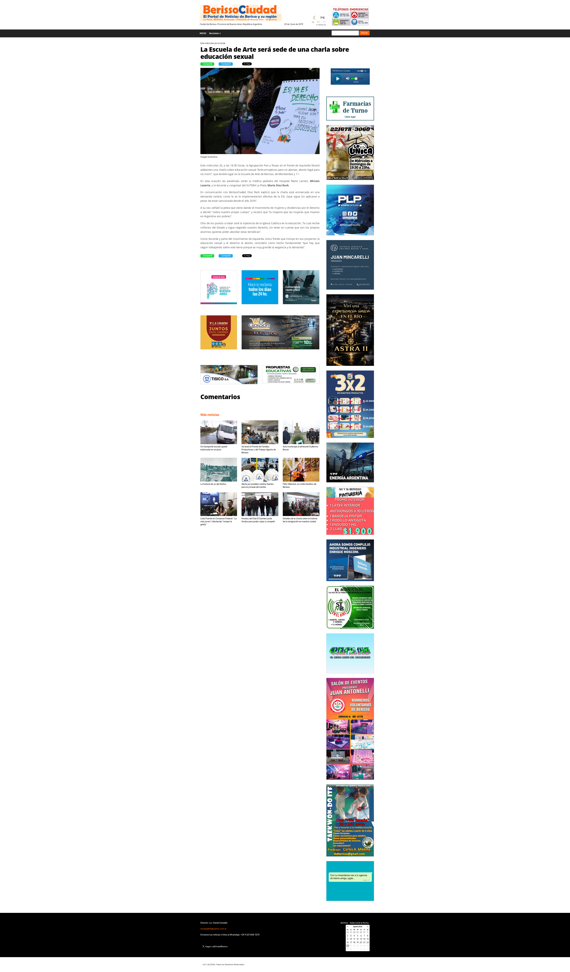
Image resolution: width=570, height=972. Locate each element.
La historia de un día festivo (213, 484)
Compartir (207, 64)
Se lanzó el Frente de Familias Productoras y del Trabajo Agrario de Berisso (259, 449)
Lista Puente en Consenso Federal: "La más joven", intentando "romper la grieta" (218, 521)
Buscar (364, 33)
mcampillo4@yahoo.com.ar (213, 929)
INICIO (203, 33)
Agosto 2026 (357, 927)
